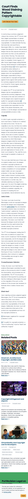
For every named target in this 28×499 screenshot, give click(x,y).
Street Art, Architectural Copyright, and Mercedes (11, 359)
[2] (21, 101)
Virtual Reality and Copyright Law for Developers (13, 444)
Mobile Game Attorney (7, 452)
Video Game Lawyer (6, 454)
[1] (14, 67)
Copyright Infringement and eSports (12, 400)
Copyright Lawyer (13, 29)
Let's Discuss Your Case (10, 21)
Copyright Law (12, 447)
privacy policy (7, 492)
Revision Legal (5, 406)
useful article (10, 207)
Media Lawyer (16, 449)
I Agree (23, 495)
